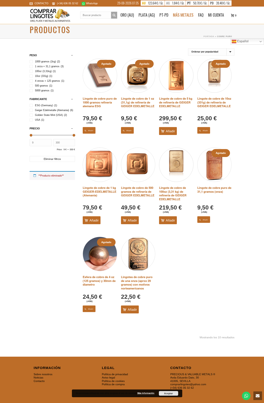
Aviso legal (108, 377)
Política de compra (113, 384)
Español (242, 41)
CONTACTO (41, 3)
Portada (209, 36)
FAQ (201, 15)
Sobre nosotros (43, 374)
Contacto (39, 381)
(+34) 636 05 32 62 (68, 3)
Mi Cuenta (216, 15)
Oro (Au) (127, 15)
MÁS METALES (183, 15)
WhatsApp (91, 3)
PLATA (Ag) (147, 15)
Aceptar (168, 393)
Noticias (38, 377)
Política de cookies (113, 381)
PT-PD (163, 15)
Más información (145, 393)
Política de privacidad (115, 374)
